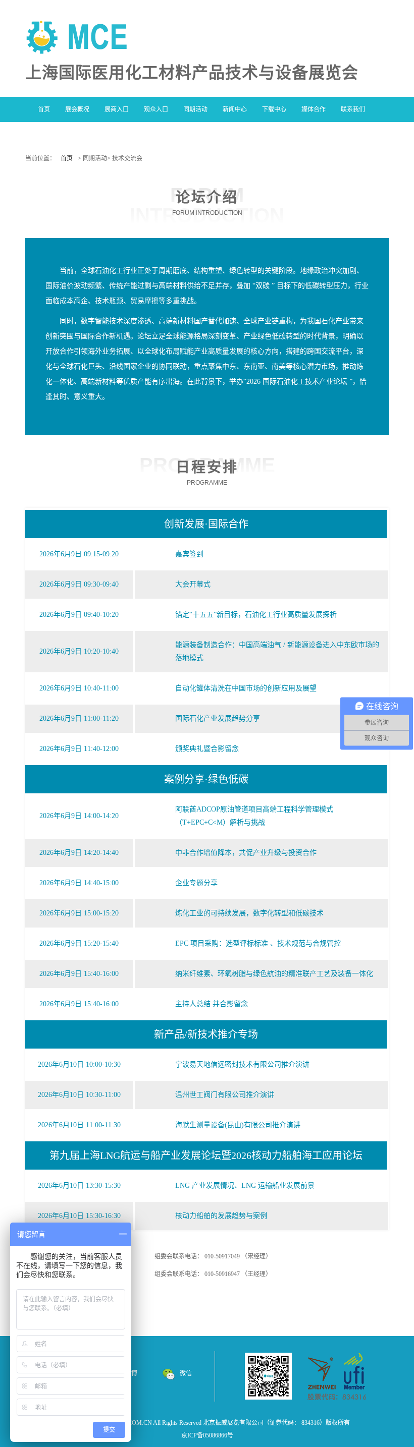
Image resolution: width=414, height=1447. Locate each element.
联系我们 (353, 109)
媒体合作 (313, 109)
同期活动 (195, 109)
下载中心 (274, 109)
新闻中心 (235, 109)
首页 (44, 109)
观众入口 (156, 109)
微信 (186, 1373)
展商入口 (117, 109)
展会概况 (77, 109)
